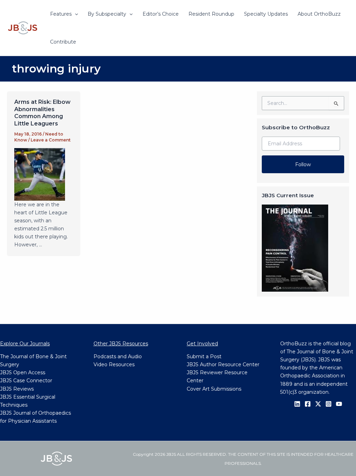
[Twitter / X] (318, 404)
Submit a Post (204, 356)
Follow (303, 164)
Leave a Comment (51, 140)
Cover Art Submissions (214, 389)
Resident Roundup (211, 14)
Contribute (63, 42)
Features (61, 14)
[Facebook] (308, 404)
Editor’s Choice (161, 14)
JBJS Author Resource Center (223, 364)
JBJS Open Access (22, 372)
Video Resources (114, 364)
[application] (75, 14)
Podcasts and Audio (118, 356)
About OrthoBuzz (319, 14)
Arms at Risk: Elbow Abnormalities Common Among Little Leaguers (42, 113)
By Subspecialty (107, 14)
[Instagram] (328, 404)
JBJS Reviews (17, 389)
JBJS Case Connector (26, 380)
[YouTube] (339, 404)
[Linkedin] (297, 404)
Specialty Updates (266, 14)
